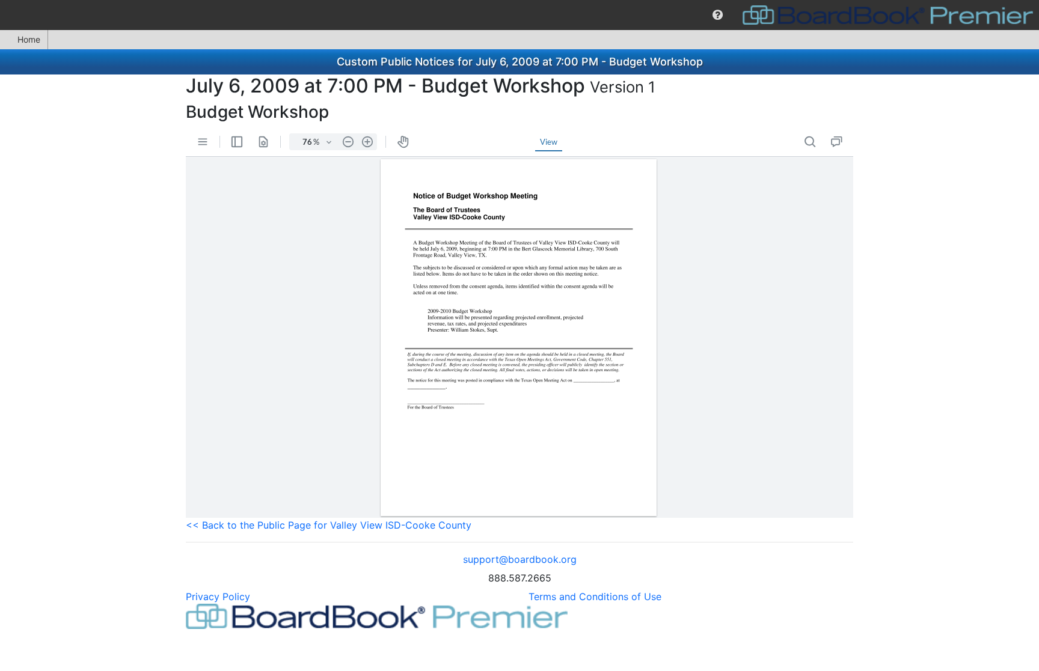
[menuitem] (718, 15)
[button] (717, 15)
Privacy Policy (218, 597)
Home (28, 39)
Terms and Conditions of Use (595, 597)
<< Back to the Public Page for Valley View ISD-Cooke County (328, 525)
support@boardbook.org (520, 559)
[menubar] (519, 15)
